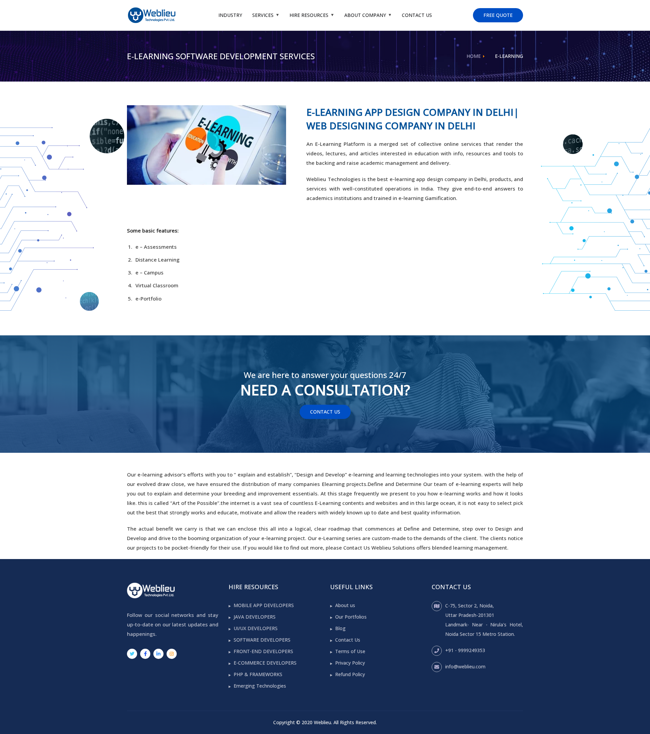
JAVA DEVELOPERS (255, 617)
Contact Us (417, 15)
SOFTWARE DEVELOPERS (262, 640)
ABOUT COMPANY (365, 15)
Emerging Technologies (260, 686)
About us (345, 605)
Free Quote (498, 15)
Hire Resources (308, 15)
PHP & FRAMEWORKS (258, 674)
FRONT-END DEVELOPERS (263, 651)
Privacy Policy (350, 663)
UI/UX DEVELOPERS (256, 628)
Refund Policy (350, 674)
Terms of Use (350, 651)
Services (263, 15)
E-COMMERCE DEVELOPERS (265, 663)
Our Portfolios (351, 617)
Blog (340, 628)
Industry (230, 15)
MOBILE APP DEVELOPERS (264, 605)
